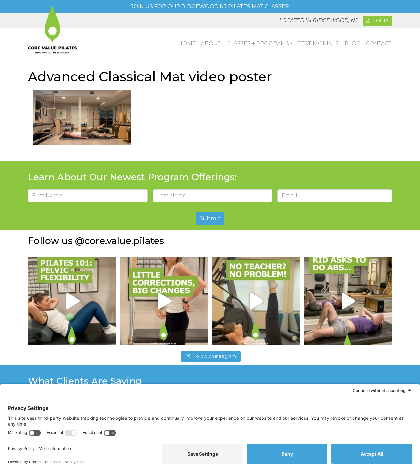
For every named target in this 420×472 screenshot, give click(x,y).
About (210, 43)
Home (187, 43)
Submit (210, 218)
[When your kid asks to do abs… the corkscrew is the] (348, 301)
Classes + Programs (257, 43)
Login (381, 21)
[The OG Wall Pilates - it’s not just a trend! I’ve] (256, 301)
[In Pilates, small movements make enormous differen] (164, 301)
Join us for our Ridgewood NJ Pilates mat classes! (210, 6)
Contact (378, 43)
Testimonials (318, 43)
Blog (353, 43)
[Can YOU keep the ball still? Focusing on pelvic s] (72, 301)
